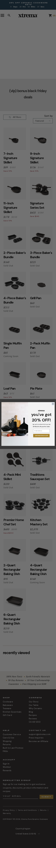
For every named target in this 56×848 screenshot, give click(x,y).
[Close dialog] (53, 404)
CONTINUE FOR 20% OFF (41, 435)
